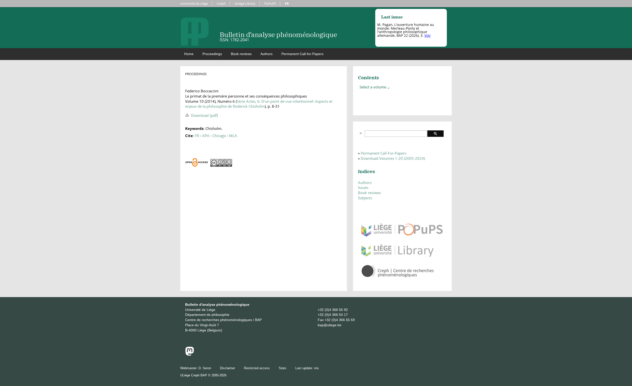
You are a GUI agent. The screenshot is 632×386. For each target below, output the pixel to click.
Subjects (365, 197)
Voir (427, 35)
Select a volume (373, 86)
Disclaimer (227, 368)
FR (287, 3)
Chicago (219, 135)
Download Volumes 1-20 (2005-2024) (393, 158)
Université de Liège (194, 3)
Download (200, 115)
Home (189, 54)
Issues (363, 187)
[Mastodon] (189, 354)
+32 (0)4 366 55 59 (340, 320)
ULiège (185, 375)
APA (205, 135)
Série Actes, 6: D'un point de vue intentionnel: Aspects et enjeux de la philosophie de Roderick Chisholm (258, 104)
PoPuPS (270, 3)
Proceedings (212, 54)
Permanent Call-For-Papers (383, 153)
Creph (221, 3)
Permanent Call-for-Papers (302, 54)
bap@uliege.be (329, 325)
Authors (266, 54)
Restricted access (257, 368)
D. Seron (204, 368)
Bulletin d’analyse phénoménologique (278, 34)
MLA (233, 135)
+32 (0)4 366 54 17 (333, 315)
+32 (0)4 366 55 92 (333, 310)
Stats (282, 368)
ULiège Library (245, 3)
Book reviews (241, 54)
